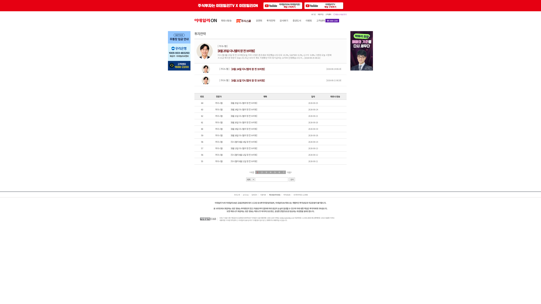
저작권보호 (286, 195)
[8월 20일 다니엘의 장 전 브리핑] (244, 122)
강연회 (259, 20)
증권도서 (297, 20)
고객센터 (328, 14)
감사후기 (284, 20)
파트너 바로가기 (341, 14)
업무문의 (254, 195)
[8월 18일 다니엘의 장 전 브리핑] (244, 135)
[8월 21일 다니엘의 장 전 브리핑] (244, 115)
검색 (291, 179)
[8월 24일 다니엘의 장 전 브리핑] (244, 109)
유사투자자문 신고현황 (300, 195)
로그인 (313, 14)
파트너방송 (226, 20)
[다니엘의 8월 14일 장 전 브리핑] (244, 141)
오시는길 (245, 195)
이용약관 (263, 195)
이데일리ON (205, 20)
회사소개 (237, 195)
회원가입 (320, 14)
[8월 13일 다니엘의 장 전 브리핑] (244, 148)
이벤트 (309, 20)
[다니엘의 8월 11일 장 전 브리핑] (244, 161)
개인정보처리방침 (274, 195)
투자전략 (271, 20)
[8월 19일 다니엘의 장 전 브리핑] (244, 128)
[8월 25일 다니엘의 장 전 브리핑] (244, 102)
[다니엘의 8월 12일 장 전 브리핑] (244, 154)
